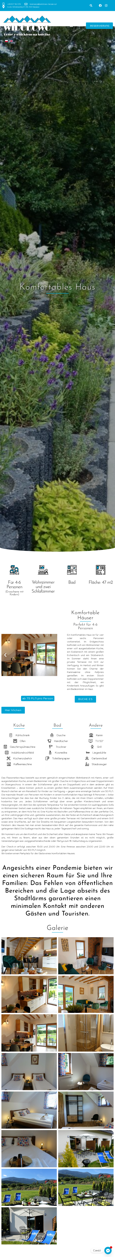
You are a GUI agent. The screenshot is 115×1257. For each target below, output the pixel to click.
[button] (91, 5)
